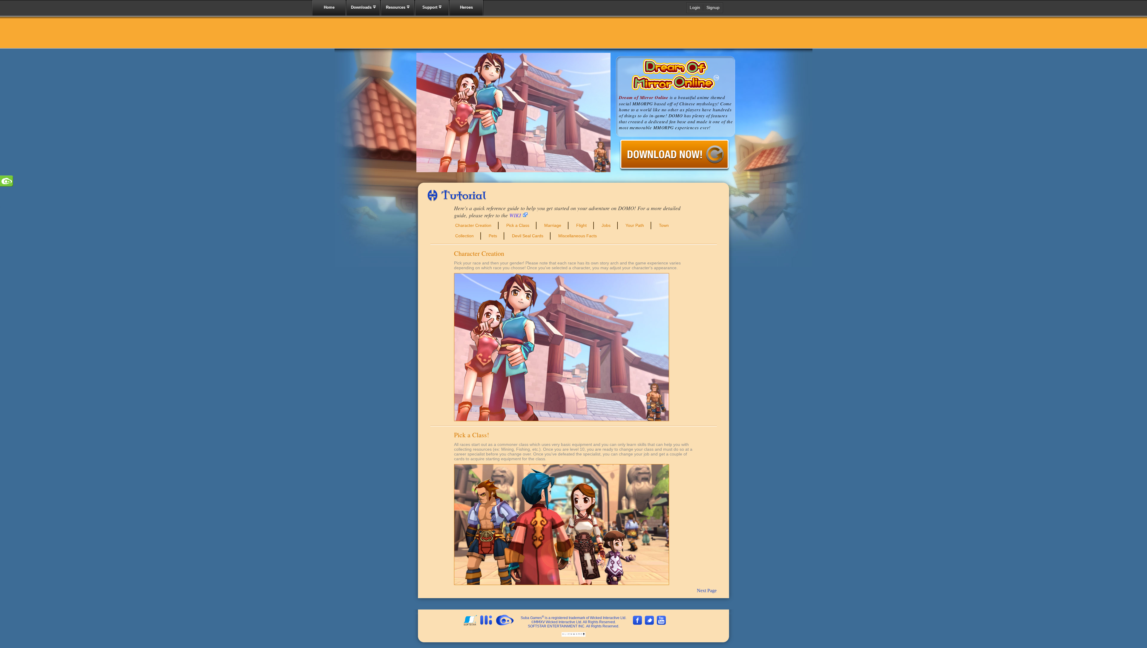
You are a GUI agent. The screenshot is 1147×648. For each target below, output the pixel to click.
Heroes (466, 7)
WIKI (515, 215)
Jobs (606, 225)
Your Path (634, 225)
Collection (464, 235)
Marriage (552, 225)
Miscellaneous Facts (577, 235)
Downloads (362, 7)
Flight (581, 225)
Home (329, 7)
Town (664, 225)
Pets (493, 235)
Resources (396, 7)
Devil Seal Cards (527, 235)
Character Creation (473, 225)
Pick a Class (517, 225)
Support (430, 7)
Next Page (707, 590)
